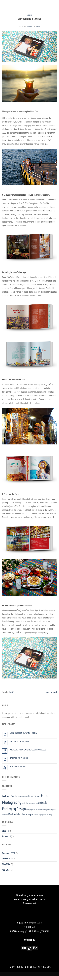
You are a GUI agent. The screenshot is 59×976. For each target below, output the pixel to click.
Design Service (34, 796)
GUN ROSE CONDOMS (18, 766)
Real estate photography (21, 814)
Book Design (24, 796)
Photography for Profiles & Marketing (36, 809)
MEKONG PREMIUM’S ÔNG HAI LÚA (23, 733)
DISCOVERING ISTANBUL (29, 18)
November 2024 (8, 853)
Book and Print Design (11, 796)
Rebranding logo (39, 815)
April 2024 (6, 870)
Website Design (48, 815)
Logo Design (42, 802)
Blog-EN (29, 15)
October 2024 (7, 858)
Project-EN (6, 836)
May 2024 (6, 864)
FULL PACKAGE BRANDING (20, 741)
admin (38, 26)
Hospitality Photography (28, 803)
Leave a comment (51, 691)
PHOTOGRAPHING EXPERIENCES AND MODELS (28, 749)
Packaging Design (14, 809)
